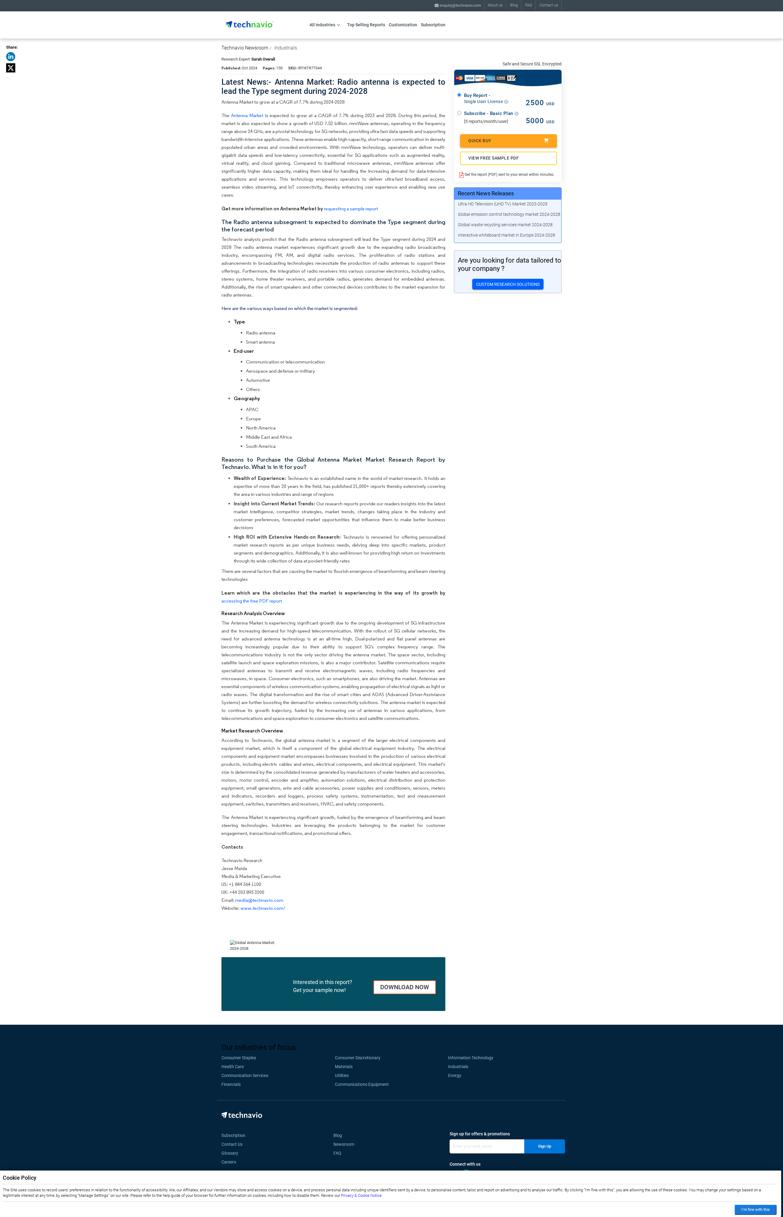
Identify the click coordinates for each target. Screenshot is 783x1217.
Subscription (433, 24)
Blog (514, 5)
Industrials (285, 48)
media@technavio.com (259, 900)
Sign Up (544, 1146)
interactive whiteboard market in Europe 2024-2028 (506, 235)
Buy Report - (484, 98)
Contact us (549, 5)
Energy (454, 1075)
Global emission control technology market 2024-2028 (509, 214)
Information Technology (470, 1057)
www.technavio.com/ (262, 908)
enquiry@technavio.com (460, 5)
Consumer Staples (238, 1057)
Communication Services (244, 1075)
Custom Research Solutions (508, 284)
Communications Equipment (362, 1084)
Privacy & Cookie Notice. (362, 1195)
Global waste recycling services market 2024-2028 (505, 224)
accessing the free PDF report (251, 601)
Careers (228, 1162)
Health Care (232, 1066)
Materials (344, 1066)
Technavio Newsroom (244, 48)
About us (495, 5)
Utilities (342, 1075)
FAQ (528, 5)
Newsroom (345, 1144)
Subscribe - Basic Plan (489, 113)
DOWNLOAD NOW (404, 987)
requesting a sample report (351, 209)
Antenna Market (247, 115)
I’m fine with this (755, 1209)
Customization (403, 24)
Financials (231, 1084)
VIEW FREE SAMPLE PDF (493, 158)
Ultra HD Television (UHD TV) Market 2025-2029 (502, 203)
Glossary (229, 1153)
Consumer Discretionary (357, 1057)
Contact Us (232, 1144)
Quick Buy (480, 140)
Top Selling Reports (366, 24)
